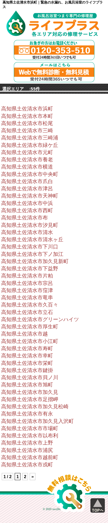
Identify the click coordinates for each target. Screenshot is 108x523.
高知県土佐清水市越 (24, 334)
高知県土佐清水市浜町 (27, 109)
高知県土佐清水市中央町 (29, 174)
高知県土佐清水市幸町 (27, 356)
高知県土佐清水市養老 (27, 159)
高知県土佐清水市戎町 (27, 465)
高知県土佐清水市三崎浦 (29, 138)
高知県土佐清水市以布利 (29, 435)
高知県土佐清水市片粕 (27, 276)
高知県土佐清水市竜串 (27, 297)
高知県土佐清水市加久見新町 (35, 261)
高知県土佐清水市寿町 (27, 348)
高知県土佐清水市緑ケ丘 (29, 145)
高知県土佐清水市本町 (27, 116)
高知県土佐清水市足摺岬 (29, 399)
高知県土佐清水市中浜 (27, 203)
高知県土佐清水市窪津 (27, 290)
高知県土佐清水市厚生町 (29, 326)
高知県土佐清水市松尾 (27, 123)
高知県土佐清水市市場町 (29, 428)
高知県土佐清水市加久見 (29, 392)
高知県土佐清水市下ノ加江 (32, 254)
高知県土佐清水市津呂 (27, 188)
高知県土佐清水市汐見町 (29, 225)
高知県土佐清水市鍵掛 (27, 370)
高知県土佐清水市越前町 (29, 457)
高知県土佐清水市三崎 (27, 130)
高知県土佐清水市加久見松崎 (35, 406)
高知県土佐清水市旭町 (27, 385)
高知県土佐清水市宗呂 (27, 283)
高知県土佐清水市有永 (27, 414)
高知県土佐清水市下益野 (29, 268)
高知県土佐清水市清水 (27, 232)
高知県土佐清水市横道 (27, 167)
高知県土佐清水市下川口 (29, 247)
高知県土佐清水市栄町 (27, 363)
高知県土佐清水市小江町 (29, 341)
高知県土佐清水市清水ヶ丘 (32, 239)
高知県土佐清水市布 (24, 218)
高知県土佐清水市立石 (27, 312)
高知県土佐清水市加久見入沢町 (37, 421)
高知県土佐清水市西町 (27, 210)
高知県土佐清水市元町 (27, 152)
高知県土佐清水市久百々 (29, 305)
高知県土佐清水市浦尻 (27, 450)
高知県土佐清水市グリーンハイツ (40, 319)
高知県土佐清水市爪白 (27, 181)
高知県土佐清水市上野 (27, 443)
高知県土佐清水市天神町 (29, 196)
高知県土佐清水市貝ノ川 (29, 377)
